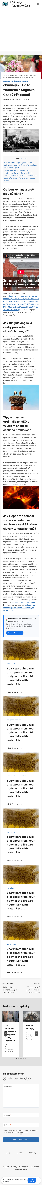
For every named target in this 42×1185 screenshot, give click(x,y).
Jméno (7, 1115)
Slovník (25, 81)
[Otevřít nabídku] (38, 4)
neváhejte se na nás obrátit (23, 602)
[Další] (36, 1033)
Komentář (8, 1086)
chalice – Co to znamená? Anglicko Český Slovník (10, 988)
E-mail (7, 1125)
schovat (24, 158)
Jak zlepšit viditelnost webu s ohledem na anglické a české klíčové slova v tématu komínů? (20, 178)
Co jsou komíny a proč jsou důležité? (18, 163)
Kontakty (32, 1153)
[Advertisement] (21, 29)
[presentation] (10, 1016)
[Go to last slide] (5, 1033)
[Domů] (4, 75)
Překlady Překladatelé (12, 99)
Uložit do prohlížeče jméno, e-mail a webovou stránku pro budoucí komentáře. (21, 1132)
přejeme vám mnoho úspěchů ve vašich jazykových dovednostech (19, 607)
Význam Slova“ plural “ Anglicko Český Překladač (33, 988)
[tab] (16, 1058)
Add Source (32, 1180)
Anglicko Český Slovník (12, 81)
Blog (8, 1153)
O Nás (19, 1153)
